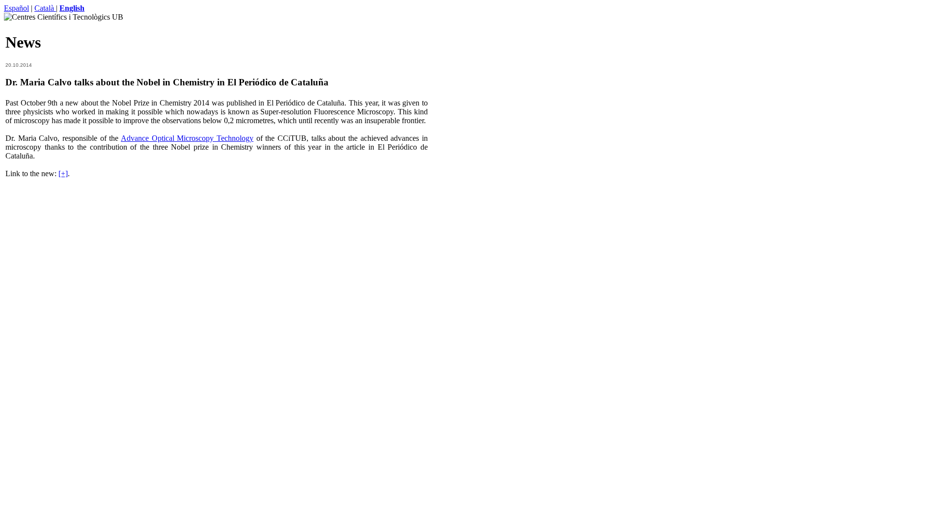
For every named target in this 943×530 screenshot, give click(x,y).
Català (45, 8)
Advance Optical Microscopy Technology (187, 138)
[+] (63, 173)
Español (16, 8)
